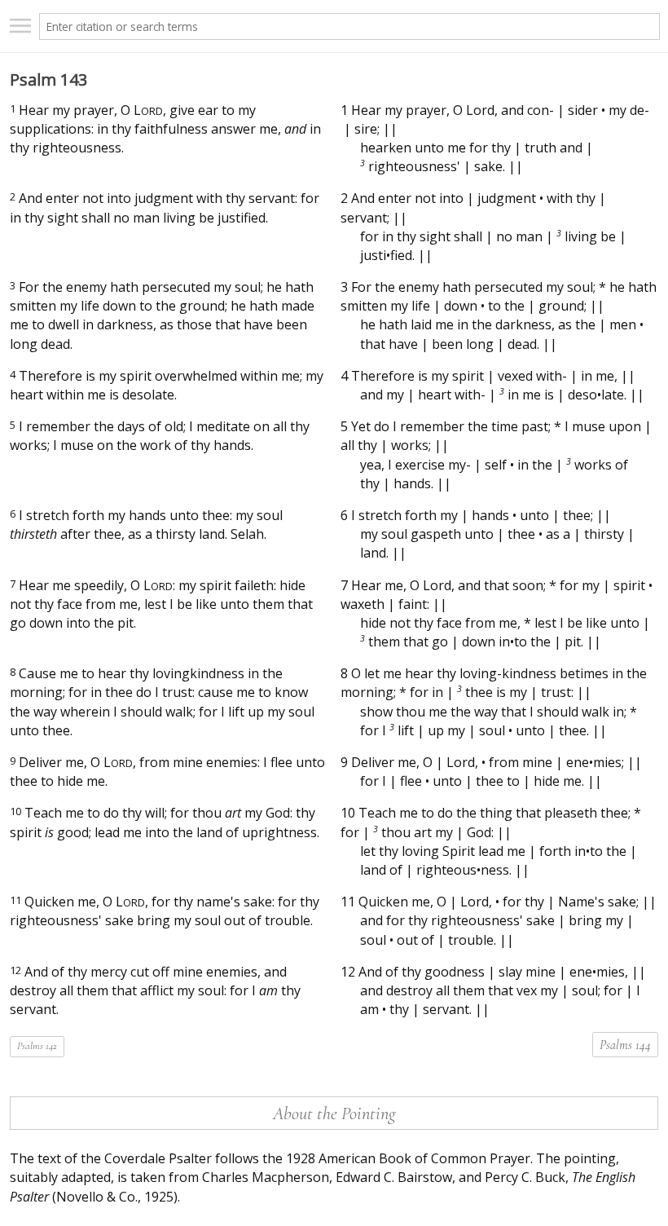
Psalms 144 (625, 1045)
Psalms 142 (37, 1045)
